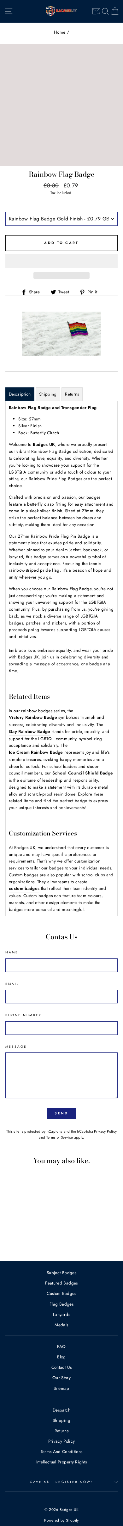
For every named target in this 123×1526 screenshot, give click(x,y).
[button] (61, 261)
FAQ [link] (61, 1346)
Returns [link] (61, 1431)
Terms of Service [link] (59, 1137)
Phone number (23, 1015)
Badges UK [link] (44, 444)
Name (11, 952)
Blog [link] (61, 1357)
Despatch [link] (61, 1410)
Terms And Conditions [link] (62, 1451)
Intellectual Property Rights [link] (61, 1462)
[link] (96, 11)
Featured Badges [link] (61, 1283)
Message (16, 1046)
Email (12, 983)
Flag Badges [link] (61, 1304)
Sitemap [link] (61, 1388)
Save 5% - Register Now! (61, 1481)
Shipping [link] (61, 1420)
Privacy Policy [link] (105, 1131)
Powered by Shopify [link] (61, 1520)
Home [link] (59, 32)
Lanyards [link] (61, 1314)
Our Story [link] (61, 1377)
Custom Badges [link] (61, 1293)
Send (61, 1113)
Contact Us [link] (61, 1367)
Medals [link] (61, 1325)
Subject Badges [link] (61, 1272)
